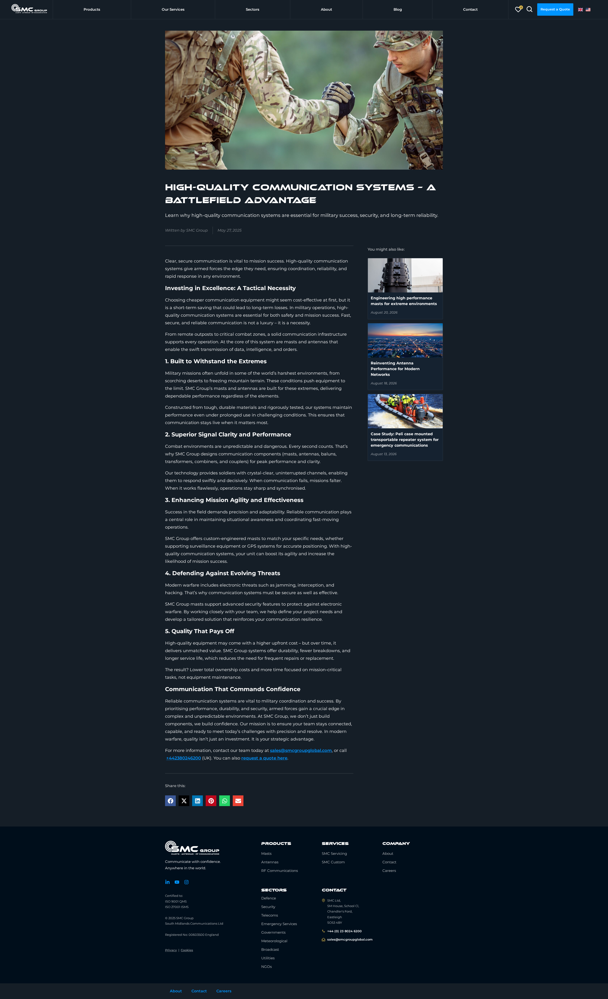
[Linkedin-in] (167, 882)
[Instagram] (186, 882)
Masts (266, 853)
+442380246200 (183, 758)
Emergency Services (279, 924)
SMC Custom (333, 862)
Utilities (268, 958)
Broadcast (270, 949)
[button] (170, 800)
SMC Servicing (334, 853)
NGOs (266, 966)
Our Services (173, 9)
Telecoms (269, 915)
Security (268, 906)
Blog (398, 9)
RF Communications (279, 870)
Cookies (187, 950)
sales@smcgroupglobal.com (301, 750)
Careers (389, 870)
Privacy (171, 950)
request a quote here (264, 758)
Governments (273, 932)
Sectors (252, 9)
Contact (470, 9)
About (326, 9)
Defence (268, 898)
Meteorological (274, 941)
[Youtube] (177, 882)
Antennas (269, 862)
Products (92, 9)
